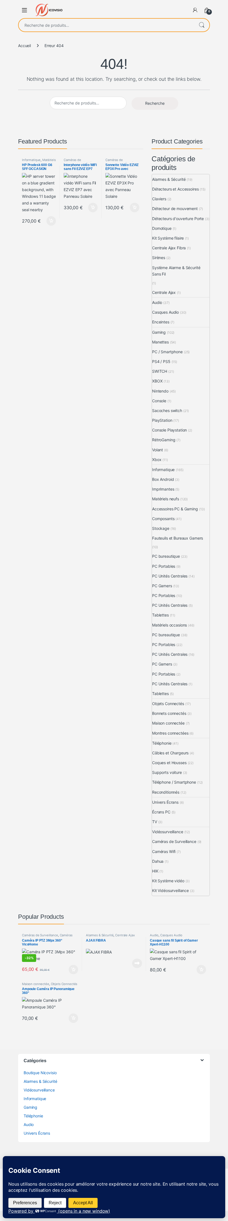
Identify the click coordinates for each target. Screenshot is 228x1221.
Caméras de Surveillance (72, 161)
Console (159, 400)
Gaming (159, 332)
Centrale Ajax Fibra (169, 247)
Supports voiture (167, 772)
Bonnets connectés (169, 713)
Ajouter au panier (49, 221)
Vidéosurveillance (167, 831)
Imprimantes (163, 489)
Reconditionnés (165, 792)
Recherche (201, 25)
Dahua (157, 861)
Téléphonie (162, 743)
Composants (163, 518)
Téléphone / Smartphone (174, 782)
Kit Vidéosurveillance (170, 890)
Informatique (31, 160)
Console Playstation (169, 430)
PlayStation (162, 420)
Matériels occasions (169, 625)
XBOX (157, 381)
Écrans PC (161, 812)
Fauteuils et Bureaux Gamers (177, 538)
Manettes (160, 342)
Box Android (163, 479)
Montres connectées (170, 733)
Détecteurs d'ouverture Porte (178, 218)
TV (154, 821)
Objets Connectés (168, 703)
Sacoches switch (167, 410)
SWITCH (159, 371)
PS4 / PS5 (161, 361)
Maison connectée (168, 723)
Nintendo (160, 391)
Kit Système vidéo (168, 880)
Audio (157, 302)
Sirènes (158, 257)
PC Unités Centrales (169, 576)
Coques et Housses (169, 762)
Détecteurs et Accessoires (175, 189)
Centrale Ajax (164, 292)
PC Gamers (162, 585)
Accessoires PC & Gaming (175, 508)
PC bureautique (166, 556)
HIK (155, 871)
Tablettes (160, 615)
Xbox (156, 459)
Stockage (160, 528)
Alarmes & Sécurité (168, 179)
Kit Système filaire (168, 238)
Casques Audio (165, 312)
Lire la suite (137, 963)
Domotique (162, 228)
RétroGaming (163, 439)
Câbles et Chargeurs (170, 752)
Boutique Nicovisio (40, 1072)
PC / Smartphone (167, 351)
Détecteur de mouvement (175, 208)
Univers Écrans (165, 802)
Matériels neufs (165, 498)
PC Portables (163, 566)
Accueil (24, 45)
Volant (157, 449)
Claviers (159, 198)
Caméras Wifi (163, 851)
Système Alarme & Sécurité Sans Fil (176, 271)
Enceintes (160, 322)
